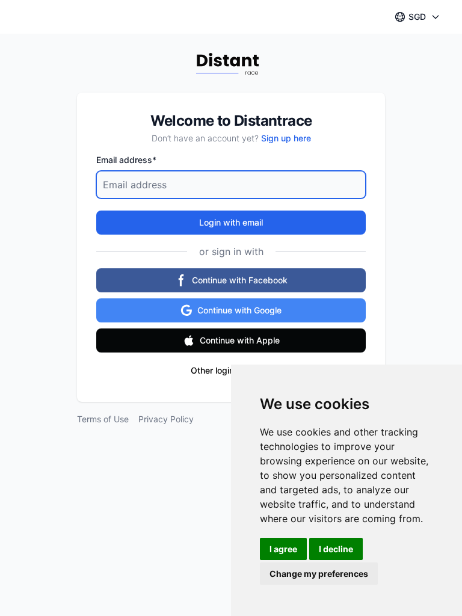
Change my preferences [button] (319, 573)
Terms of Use (103, 419)
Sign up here (286, 138)
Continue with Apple (240, 340)
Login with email (231, 222)
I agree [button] (283, 549)
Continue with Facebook (240, 280)
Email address (126, 160)
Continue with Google (239, 310)
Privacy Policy (166, 419)
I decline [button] (336, 549)
